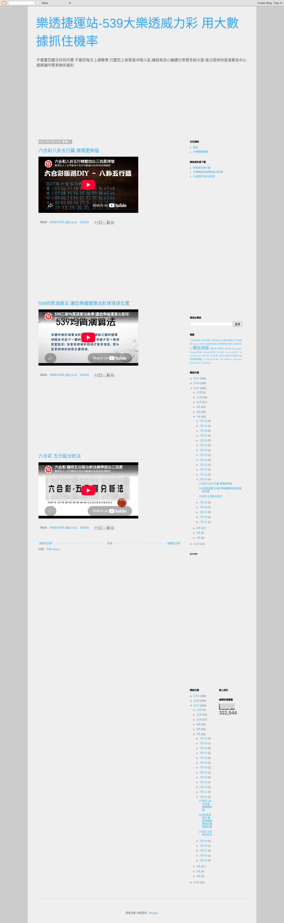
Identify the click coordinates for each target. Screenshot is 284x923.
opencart (237, 359)
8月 (198, 412)
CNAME (220, 352)
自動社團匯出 (228, 340)
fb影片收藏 (224, 356)
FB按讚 (214, 356)
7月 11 (204, 474)
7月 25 (204, 440)
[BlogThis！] (100, 222)
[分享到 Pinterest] (112, 222)
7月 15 (204, 464)
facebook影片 (232, 352)
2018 (197, 383)
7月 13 (204, 469)
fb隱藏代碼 (236, 356)
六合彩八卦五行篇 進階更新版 (68, 150)
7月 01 (204, 522)
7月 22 (204, 455)
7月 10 (204, 479)
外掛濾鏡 (205, 340)
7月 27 (204, 435)
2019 (197, 378)
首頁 (109, 543)
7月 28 (204, 430)
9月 (198, 407)
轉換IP (221, 348)
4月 (198, 537)
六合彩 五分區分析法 (59, 456)
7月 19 (204, 460)
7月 (198, 416)
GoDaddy (196, 359)
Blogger (153, 913)
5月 (198, 532)
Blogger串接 (196, 352)
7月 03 (204, 517)
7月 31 (204, 420)
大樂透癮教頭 (200, 151)
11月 (199, 397)
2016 (197, 543)
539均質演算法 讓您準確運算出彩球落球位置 (84, 303)
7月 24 (204, 445)
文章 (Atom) (53, 549)
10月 (199, 402)
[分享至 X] (104, 222)
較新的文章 (46, 543)
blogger (238, 348)
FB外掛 (205, 356)
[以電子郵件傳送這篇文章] (96, 222)
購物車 (213, 348)
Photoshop (195, 363)
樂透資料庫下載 (201, 167)
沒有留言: (85, 222)
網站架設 (201, 348)
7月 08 (204, 507)
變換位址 (229, 348)
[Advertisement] (77, 102)
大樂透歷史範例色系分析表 (208, 172)
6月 (198, 528)
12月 (199, 392)
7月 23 (204, 450)
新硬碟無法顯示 (225, 344)
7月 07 (204, 512)
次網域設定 (215, 340)
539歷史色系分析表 (204, 176)
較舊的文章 (174, 543)
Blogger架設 (209, 352)
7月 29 (204, 425)
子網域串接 (195, 340)
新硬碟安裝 (211, 344)
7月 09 (204, 502)
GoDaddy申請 (211, 359)
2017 (197, 388)
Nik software (226, 359)
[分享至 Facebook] (108, 222)
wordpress (206, 363)
